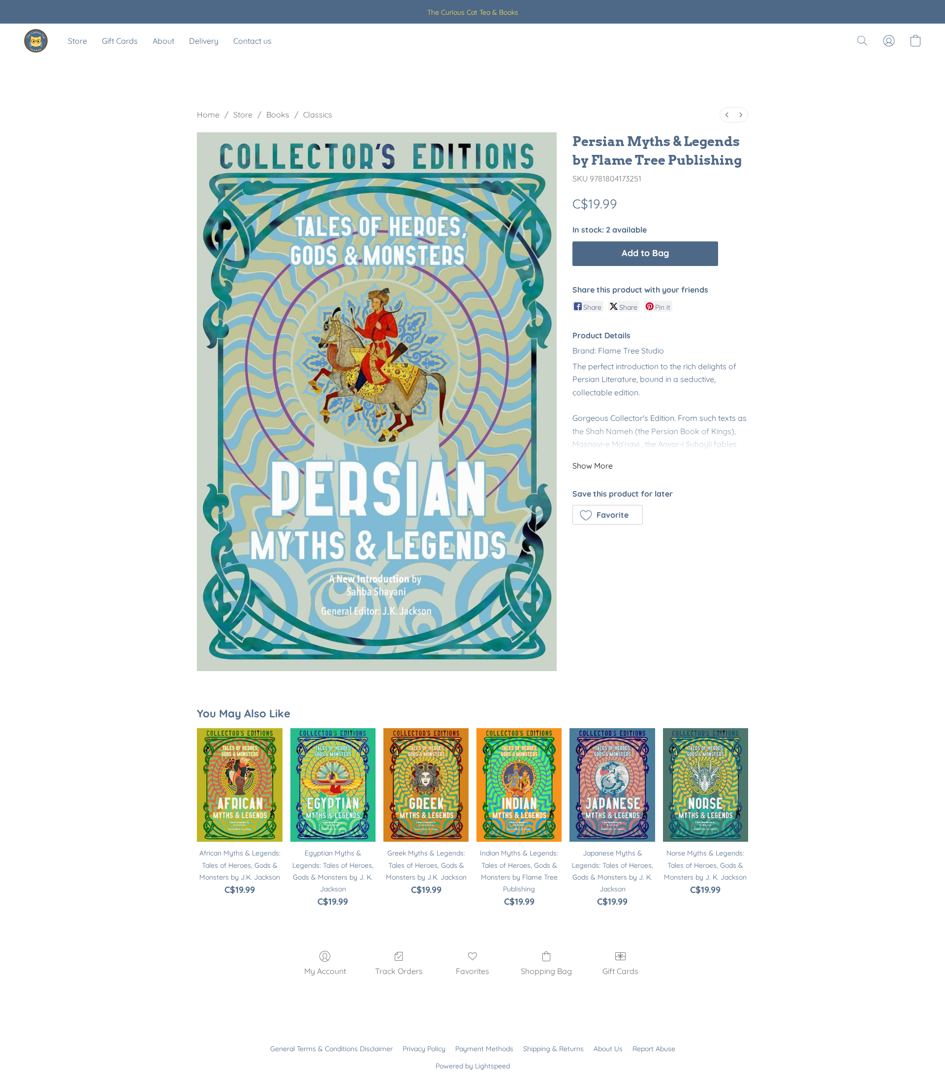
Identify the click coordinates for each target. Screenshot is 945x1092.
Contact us (252, 41)
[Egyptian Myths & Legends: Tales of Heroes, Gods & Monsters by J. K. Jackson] (333, 785)
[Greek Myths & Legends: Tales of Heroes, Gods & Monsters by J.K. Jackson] (426, 785)
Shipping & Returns (553, 1048)
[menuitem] (727, 115)
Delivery (204, 41)
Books (277, 114)
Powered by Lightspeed (473, 1066)
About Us (608, 1048)
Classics (317, 114)
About (163, 41)
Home (208, 114)
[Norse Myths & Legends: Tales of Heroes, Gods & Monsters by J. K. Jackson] (705, 785)
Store (77, 41)
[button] (36, 41)
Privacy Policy (424, 1048)
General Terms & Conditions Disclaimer (331, 1048)
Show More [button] (592, 466)
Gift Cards (120, 41)
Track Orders (399, 971)
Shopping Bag (546, 971)
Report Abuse (653, 1048)
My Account (325, 971)
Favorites (472, 971)
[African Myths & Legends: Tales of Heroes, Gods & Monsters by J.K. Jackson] (239, 785)
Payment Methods (484, 1048)
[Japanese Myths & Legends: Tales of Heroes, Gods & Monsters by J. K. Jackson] (612, 785)
